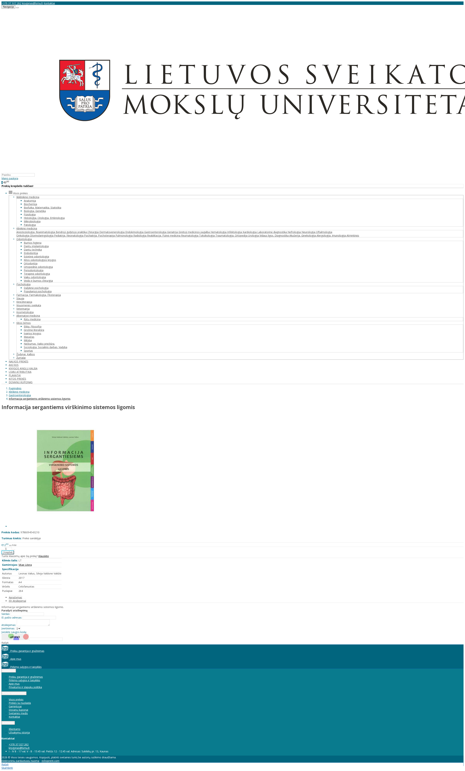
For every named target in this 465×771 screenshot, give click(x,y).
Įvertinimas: (8, 628)
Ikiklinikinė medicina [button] (27, 197)
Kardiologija (250, 232)
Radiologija (140, 235)
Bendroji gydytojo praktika (72, 232)
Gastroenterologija (155, 232)
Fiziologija (30, 214)
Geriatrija (173, 232)
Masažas (29, 337)
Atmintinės (353, 235)
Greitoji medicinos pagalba (195, 232)
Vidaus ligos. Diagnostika (274, 235)
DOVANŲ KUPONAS (21, 382)
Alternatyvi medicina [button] (28, 315)
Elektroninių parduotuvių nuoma (20, 760)
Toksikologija (207, 235)
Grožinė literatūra (34, 330)
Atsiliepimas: (8, 625)
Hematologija (219, 232)
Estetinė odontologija (36, 256)
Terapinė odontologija (37, 273)
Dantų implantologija (36, 246)
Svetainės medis (18, 713)
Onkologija (23, 235)
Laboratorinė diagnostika (272, 232)
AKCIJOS (14, 365)
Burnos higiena (32, 242)
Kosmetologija (25, 312)
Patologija (30, 224)
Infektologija (235, 232)
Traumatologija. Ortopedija (231, 235)
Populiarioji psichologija (38, 291)
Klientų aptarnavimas (14, 693)
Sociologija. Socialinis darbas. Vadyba (45, 347)
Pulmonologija (124, 235)
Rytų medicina (32, 319)
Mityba (28, 340)
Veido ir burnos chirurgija (38, 280)
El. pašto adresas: (11, 617)
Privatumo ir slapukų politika (25, 687)
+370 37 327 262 (11, 3)
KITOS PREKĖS (17, 378)
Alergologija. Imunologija (332, 235)
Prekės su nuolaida (20, 703)
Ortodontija (30, 263)
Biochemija (30, 204)
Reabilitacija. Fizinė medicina (164, 235)
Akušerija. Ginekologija (303, 235)
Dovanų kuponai (18, 710)
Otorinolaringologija (42, 235)
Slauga (20, 298)
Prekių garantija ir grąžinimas (26, 651)
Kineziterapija (24, 302)
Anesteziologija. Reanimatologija (36, 232)
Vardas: (5, 614)
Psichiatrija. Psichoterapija (100, 235)
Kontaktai (49, 3)
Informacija (9, 670)
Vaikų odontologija (35, 277)
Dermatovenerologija (112, 232)
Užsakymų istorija (19, 732)
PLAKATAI (15, 375)
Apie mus (15, 659)
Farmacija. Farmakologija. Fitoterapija (38, 295)
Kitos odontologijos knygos (40, 260)
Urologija (254, 235)
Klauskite (43, 556)
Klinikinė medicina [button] (26, 228)
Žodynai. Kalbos (25, 354)
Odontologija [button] (24, 239)
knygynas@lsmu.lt (32, 3)
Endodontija (31, 253)
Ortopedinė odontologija (38, 267)
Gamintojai (15, 706)
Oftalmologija (324, 232)
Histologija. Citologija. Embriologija (44, 218)
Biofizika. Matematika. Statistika (42, 207)
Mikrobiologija (32, 221)
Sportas (28, 350)
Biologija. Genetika (35, 211)
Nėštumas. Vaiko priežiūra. (39, 343)
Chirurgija (93, 232)
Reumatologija (190, 235)
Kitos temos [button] (23, 323)
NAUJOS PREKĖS (18, 361)
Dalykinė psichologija (36, 288)
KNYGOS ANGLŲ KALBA (23, 368)
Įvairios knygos (32, 333)
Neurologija (309, 232)
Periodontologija (33, 270)
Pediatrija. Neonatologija (69, 235)
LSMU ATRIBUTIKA (20, 372)
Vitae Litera (25, 564)
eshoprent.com (50, 760)
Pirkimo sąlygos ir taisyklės (25, 667)
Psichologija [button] (23, 284)
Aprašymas (15, 597)
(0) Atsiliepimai (17, 601)
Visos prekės (16, 699)
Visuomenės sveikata (28, 305)
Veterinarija (23, 308)
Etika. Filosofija (32, 326)
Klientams (8, 722)
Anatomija (30, 200)
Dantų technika (33, 249)
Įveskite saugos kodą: (14, 632)
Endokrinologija (134, 232)
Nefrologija (295, 232)
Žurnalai (21, 357)
